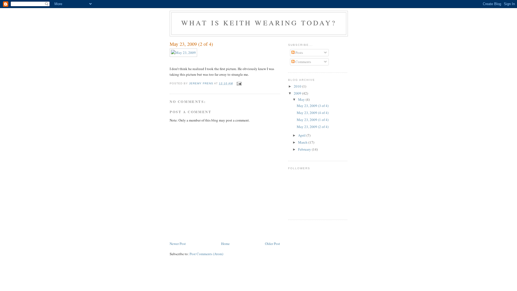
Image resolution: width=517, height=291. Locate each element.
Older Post (272, 243)
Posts (299, 52)
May (302, 99)
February (305, 149)
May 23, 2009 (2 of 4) (313, 126)
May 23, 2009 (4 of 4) (313, 112)
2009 (298, 93)
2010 (298, 86)
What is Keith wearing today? (259, 22)
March (303, 142)
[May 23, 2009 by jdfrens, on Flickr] (183, 52)
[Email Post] (239, 83)
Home (225, 243)
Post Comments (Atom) (206, 253)
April (302, 135)
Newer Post (178, 243)
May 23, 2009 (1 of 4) (313, 119)
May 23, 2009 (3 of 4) (313, 105)
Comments (303, 61)
